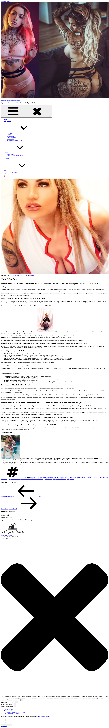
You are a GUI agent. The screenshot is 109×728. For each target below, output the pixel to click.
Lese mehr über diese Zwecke (11, 713)
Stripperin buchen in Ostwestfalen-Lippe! (11, 100)
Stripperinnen (7, 121)
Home (5, 119)
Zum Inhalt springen (6, 1)
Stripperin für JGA (29, 479)
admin (32, 275)
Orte (5, 173)
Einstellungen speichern (31, 716)
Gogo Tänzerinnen (12, 137)
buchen (33, 477)
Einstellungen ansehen (19, 716)
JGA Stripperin (60, 477)
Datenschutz (7, 170)
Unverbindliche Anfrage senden (15, 155)
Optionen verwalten (9, 709)
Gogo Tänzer (10, 136)
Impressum (6, 158)
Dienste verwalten (8, 710)
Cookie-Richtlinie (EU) (13, 172)
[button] (54, 617)
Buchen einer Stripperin (42, 477)
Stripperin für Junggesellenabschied (43, 479)
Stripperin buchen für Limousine (15, 140)
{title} (5, 719)
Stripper (9, 134)
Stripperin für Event (97, 477)
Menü (50, 116)
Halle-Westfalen (52, 477)
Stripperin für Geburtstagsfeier (16, 479)
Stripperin (79, 477)
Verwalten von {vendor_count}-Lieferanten (15, 712)
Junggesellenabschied (70, 477)
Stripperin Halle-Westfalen (59, 479)
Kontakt (6, 152)
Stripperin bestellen (87, 477)
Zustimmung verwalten (6, 725)
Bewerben (9, 157)
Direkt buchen (10, 154)
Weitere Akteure (8, 133)
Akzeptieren (4, 716)
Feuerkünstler (10, 139)
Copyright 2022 (11, 535)
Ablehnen (10, 716)
